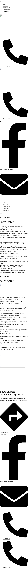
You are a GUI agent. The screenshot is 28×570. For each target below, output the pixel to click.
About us (5, 6)
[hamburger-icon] (0, 1)
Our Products (6, 8)
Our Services (6, 9)
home (4, 4)
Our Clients (6, 11)
